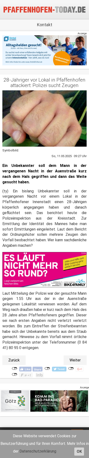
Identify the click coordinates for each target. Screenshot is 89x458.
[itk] (44, 50)
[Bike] (44, 269)
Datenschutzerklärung (37, 451)
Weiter (75, 360)
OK (79, 451)
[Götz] (44, 400)
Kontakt (44, 24)
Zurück (14, 360)
